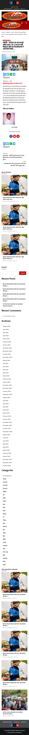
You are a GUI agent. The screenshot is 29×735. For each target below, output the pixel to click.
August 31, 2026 (12, 201)
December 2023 (7, 422)
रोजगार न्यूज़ (5, 552)
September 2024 (7, 394)
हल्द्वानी (4, 564)
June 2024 (6, 403)
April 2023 (6, 447)
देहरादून (12, 193)
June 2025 (6, 366)
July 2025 (5, 363)
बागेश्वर (4, 533)
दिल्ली (4, 510)
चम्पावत (4, 501)
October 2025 (7, 354)
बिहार (4, 536)
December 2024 (7, 385)
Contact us (16, 8)
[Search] (26, 23)
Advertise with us (8, 8)
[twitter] (14, 2)
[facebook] (11, 2)
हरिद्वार (4, 561)
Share (6, 77)
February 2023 (7, 453)
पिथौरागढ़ (5, 526)
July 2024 (5, 400)
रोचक (4, 548)
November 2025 (7, 351)
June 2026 (6, 329)
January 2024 (6, 419)
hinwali (5, 51)
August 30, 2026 (12, 231)
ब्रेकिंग (4, 539)
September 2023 (7, 431)
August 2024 (6, 397)
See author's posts (14, 131)
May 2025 (5, 369)
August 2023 (6, 434)
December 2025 (7, 348)
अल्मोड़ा (4, 479)
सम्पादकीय (5, 558)
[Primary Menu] (22, 23)
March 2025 (6, 376)
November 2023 (7, 425)
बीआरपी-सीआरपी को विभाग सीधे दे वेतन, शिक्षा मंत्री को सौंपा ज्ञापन (14, 300)
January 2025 (6, 382)
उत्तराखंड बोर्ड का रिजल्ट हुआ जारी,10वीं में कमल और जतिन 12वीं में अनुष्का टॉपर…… (15, 163)
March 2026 (6, 338)
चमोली (9, 40)
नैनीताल (4, 520)
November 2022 (7, 462)
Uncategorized (7, 475)
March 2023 (6, 450)
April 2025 (6, 372)
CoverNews (10, 732)
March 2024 (6, 413)
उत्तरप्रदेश (5, 485)
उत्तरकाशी (5, 482)
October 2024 (7, 391)
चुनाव (4, 504)
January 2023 (6, 456)
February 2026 (7, 341)
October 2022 (7, 465)
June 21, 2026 (11, 715)
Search (4, 267)
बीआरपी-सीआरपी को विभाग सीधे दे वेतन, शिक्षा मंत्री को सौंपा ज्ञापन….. (14, 290)
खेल (4, 494)
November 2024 (7, 388)
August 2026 (6, 326)
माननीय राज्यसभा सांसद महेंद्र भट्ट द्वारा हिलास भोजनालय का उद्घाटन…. (13, 305)
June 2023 (6, 441)
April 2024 (6, 410)
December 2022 (7, 459)
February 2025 (7, 379)
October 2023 (7, 428)
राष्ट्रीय (4, 542)
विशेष (4, 555)
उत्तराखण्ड (5, 40)
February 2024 (7, 416)
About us (22, 8)
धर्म (3, 517)
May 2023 (5, 444)
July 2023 (5, 437)
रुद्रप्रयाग (5, 545)
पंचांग (4, 523)
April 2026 (6, 335)
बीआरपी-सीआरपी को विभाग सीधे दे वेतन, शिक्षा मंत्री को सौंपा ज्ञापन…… (14, 285)
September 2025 (7, 357)
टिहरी (4, 507)
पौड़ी (4, 529)
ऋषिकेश (4, 491)
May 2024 (5, 407)
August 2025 (6, 360)
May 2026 (5, 332)
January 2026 (6, 345)
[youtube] (17, 2)
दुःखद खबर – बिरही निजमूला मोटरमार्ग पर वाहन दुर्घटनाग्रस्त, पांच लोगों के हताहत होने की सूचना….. (13, 156)
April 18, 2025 (12, 51)
